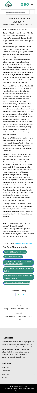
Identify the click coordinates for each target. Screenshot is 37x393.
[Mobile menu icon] (32, 4)
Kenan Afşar (23, 386)
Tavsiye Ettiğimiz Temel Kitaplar (15, 252)
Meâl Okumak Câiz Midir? (13, 257)
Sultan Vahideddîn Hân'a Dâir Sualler (17, 283)
